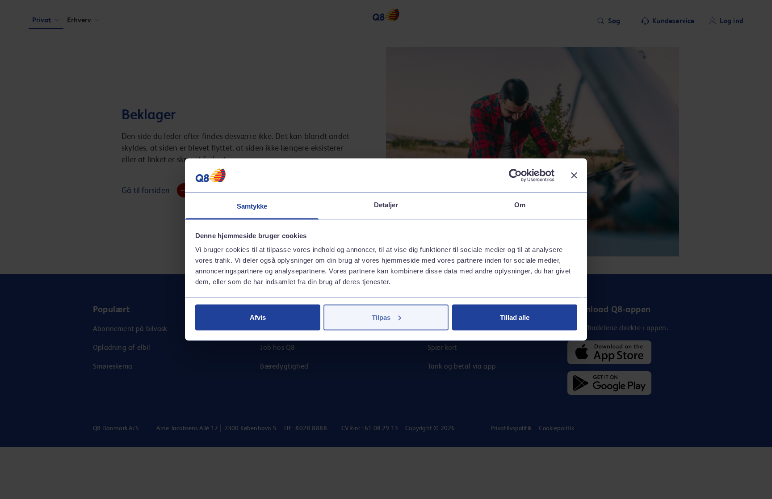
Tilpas (381, 317)
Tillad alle (514, 317)
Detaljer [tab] (386, 205)
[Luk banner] (574, 175)
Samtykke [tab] (252, 206)
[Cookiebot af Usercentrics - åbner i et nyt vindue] (515, 175)
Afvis (258, 317)
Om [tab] (519, 205)
